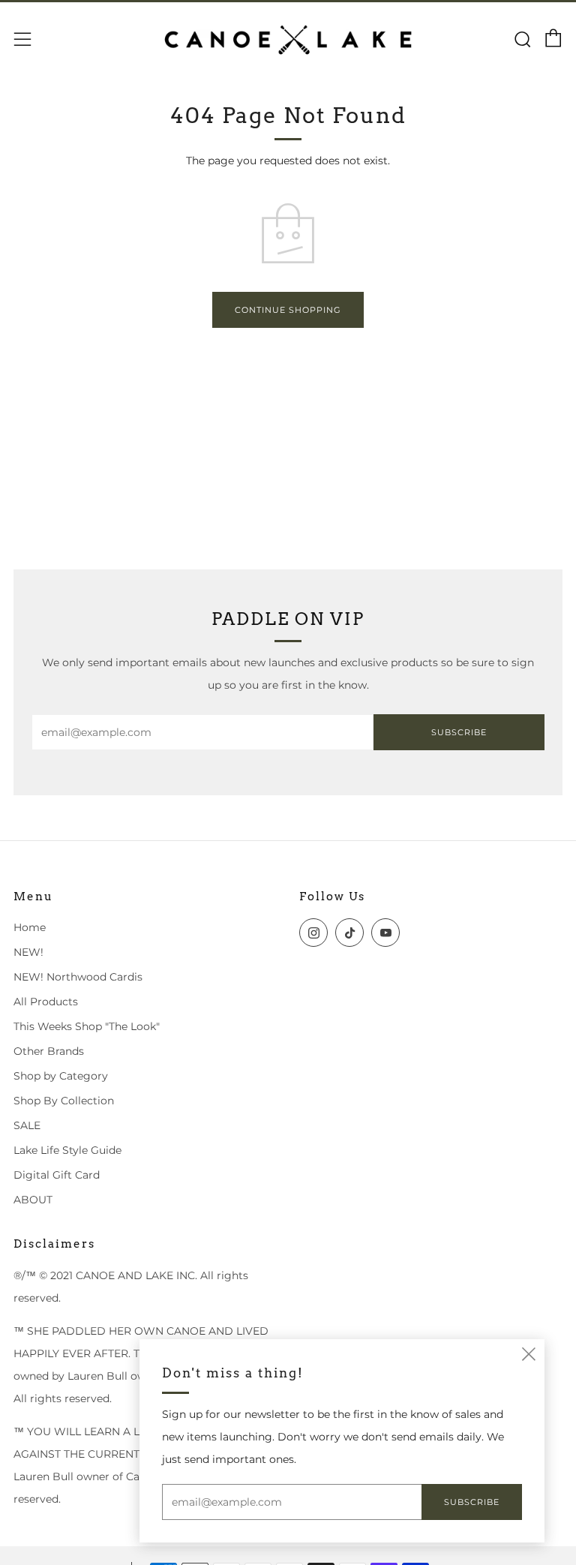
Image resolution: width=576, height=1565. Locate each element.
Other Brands (49, 1051)
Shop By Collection (64, 1100)
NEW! (29, 952)
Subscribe (459, 732)
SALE (27, 1125)
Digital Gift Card (57, 1175)
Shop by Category (61, 1076)
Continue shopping (288, 310)
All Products (46, 1001)
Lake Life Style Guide (68, 1150)
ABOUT (33, 1199)
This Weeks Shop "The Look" (87, 1026)
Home (30, 927)
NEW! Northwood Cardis (78, 977)
